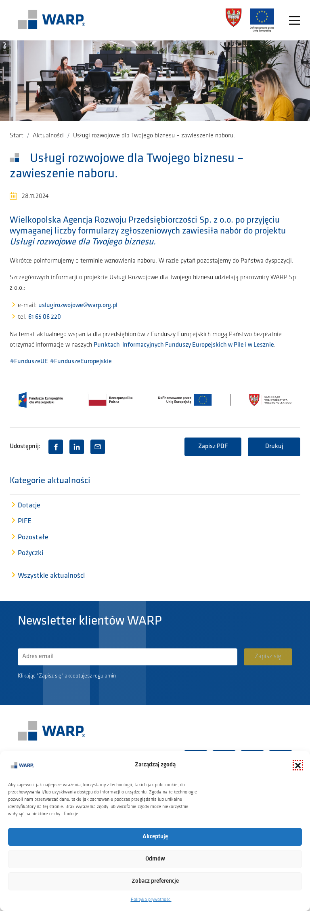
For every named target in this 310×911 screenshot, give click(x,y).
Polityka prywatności (151, 899)
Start (16, 136)
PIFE (24, 521)
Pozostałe (33, 537)
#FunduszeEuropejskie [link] (81, 361)
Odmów (155, 859)
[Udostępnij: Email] (97, 447)
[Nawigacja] (294, 20)
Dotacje (29, 505)
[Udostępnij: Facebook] (55, 447)
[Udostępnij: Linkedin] (76, 447)
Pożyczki (30, 553)
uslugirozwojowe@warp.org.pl (77, 305)
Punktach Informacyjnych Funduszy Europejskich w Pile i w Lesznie (184, 345)
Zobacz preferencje (155, 881)
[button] (298, 765)
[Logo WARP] (52, 20)
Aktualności (48, 136)
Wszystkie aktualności (51, 576)
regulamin (104, 676)
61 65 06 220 (44, 317)
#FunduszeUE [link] (29, 361)
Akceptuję (155, 837)
